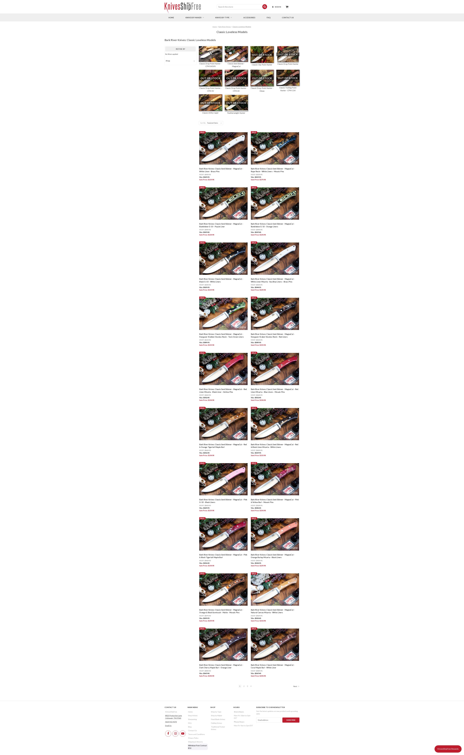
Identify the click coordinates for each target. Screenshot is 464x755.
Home (171, 17)
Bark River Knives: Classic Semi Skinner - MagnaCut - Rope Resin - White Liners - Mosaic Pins (273, 170)
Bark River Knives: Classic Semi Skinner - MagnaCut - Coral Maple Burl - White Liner (273, 666)
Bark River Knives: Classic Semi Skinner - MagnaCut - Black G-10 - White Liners (221, 280)
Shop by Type (216, 712)
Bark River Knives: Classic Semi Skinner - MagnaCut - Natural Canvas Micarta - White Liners (273, 611)
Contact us (288, 17)
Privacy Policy (193, 738)
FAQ (268, 17)
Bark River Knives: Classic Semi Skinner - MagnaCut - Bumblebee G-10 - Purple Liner (221, 225)
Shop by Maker (216, 715)
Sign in (278, 7)
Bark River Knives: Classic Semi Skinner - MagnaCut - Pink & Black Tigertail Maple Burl (223, 556)
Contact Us (192, 730)
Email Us (168, 726)
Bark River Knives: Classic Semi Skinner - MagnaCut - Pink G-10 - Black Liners (223, 500)
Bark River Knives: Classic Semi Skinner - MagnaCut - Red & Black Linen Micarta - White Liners (274, 445)
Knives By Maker (193, 17)
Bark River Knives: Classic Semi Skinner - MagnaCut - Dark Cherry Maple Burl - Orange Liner (221, 666)
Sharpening (192, 719)
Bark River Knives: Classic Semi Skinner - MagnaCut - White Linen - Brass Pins (221, 170)
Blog (190, 727)
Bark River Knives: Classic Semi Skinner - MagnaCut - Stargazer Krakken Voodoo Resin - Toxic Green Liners (221, 335)
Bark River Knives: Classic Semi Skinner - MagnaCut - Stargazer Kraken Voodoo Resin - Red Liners (273, 335)
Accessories (249, 17)
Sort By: (203, 123)
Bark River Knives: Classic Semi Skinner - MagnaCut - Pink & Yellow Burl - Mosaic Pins (275, 500)
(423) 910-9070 (171, 722)
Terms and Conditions (196, 734)
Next (295, 686)
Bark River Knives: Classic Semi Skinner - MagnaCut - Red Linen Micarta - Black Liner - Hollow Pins (223, 390)
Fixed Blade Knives (218, 719)
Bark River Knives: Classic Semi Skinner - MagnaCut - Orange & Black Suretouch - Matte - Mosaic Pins (221, 611)
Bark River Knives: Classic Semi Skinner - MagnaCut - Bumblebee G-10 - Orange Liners (273, 225)
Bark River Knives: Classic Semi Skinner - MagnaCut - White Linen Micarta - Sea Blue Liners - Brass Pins (273, 280)
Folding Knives (216, 723)
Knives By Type (222, 17)
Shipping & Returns (195, 742)
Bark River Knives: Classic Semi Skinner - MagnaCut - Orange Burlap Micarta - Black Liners (273, 556)
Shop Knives (193, 715)
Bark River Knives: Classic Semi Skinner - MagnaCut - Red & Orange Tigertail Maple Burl (223, 445)
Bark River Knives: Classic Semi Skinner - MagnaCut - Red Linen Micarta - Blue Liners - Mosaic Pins (274, 390)
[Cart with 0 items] (286, 7)
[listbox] (215, 123)
